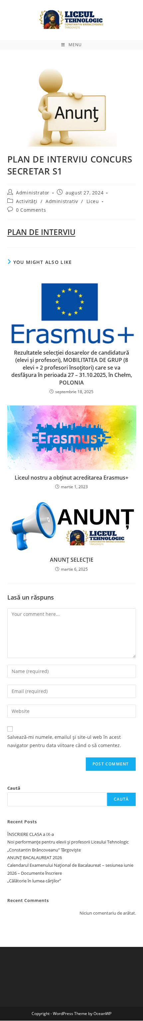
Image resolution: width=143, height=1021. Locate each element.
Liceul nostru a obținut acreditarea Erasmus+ (71, 477)
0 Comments (31, 210)
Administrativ (62, 201)
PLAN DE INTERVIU (41, 232)
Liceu (92, 201)
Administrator (33, 192)
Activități (26, 201)
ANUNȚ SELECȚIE (71, 559)
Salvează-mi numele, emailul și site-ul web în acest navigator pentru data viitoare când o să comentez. (64, 741)
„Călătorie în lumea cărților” (34, 881)
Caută (13, 788)
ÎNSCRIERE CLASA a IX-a (30, 834)
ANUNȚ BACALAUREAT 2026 (34, 857)
